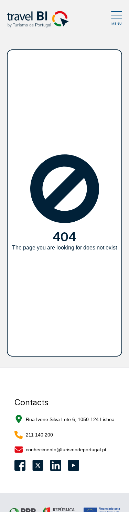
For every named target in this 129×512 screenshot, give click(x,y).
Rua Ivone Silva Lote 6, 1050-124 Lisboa (70, 419)
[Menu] (116, 18)
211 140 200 (39, 435)
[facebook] (19, 465)
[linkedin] (55, 465)
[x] (37, 465)
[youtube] (73, 465)
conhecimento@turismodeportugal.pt (66, 449)
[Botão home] (59, 19)
